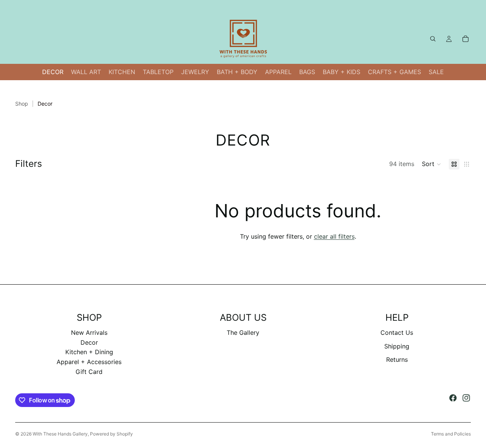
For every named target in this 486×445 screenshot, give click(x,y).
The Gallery (243, 332)
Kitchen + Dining (89, 352)
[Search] (432, 38)
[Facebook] (453, 397)
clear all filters (334, 236)
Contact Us (396, 332)
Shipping (396, 346)
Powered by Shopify (111, 434)
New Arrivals (89, 332)
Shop (21, 103)
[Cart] (465, 38)
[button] (431, 164)
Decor (89, 342)
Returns (397, 359)
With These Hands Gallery (60, 434)
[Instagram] (466, 397)
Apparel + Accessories (89, 362)
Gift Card (89, 371)
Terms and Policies (451, 434)
